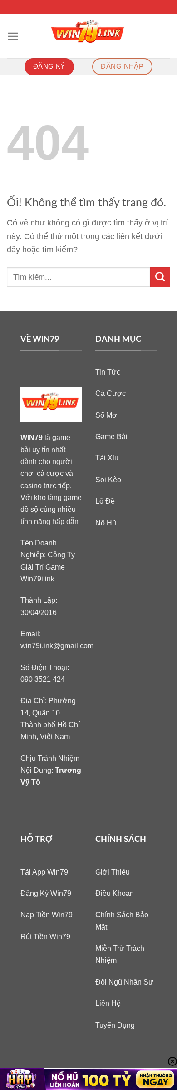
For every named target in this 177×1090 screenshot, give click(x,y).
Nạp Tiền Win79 (46, 914)
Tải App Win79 (44, 872)
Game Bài (111, 436)
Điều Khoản (114, 893)
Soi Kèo (108, 479)
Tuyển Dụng (115, 1025)
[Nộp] (160, 277)
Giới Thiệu (112, 872)
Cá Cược (110, 393)
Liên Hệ (108, 1003)
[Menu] (13, 36)
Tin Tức (107, 372)
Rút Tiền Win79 (45, 936)
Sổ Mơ (106, 415)
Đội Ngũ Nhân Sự (124, 982)
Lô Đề (105, 501)
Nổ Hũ (105, 523)
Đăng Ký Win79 (45, 893)
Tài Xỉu (106, 458)
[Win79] (88, 36)
